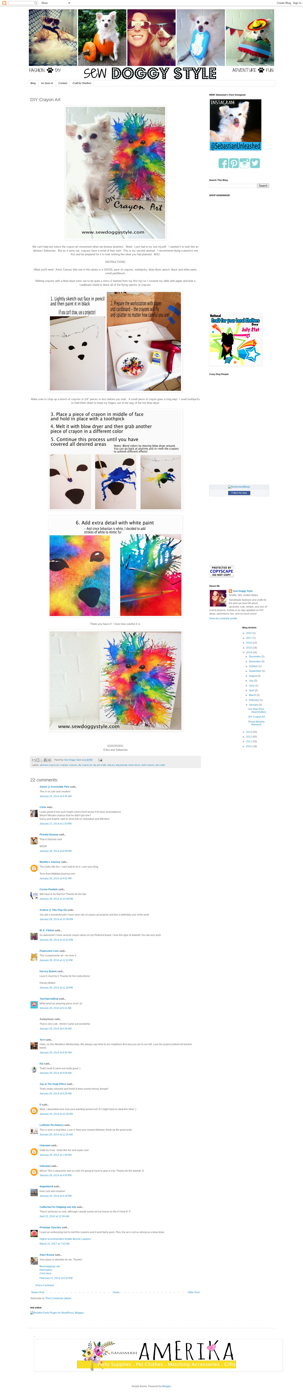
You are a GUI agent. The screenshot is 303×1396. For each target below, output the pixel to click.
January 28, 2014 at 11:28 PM (56, 987)
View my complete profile (223, 618)
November (255, 661)
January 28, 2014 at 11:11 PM (56, 960)
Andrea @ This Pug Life (53, 910)
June (252, 685)
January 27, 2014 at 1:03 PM (56, 823)
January (254, 704)
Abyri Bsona (47, 1254)
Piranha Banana (49, 834)
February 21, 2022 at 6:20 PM (56, 1278)
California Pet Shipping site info (58, 1207)
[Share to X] (42, 760)
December (255, 656)
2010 (249, 746)
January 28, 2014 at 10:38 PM (56, 919)
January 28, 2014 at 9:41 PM (56, 878)
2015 (249, 647)
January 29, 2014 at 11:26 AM (56, 1134)
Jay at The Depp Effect (53, 1084)
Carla (43, 807)
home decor (134, 765)
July (251, 680)
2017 (249, 638)
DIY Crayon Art (256, 716)
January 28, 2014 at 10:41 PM (56, 939)
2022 (249, 633)
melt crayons (147, 765)
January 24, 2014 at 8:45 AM (56, 796)
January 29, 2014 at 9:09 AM (56, 1073)
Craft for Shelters (82, 83)
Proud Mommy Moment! (256, 723)
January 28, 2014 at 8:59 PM (56, 851)
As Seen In (47, 83)
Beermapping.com (50, 1266)
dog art (111, 765)
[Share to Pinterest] (49, 760)
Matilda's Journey (50, 862)
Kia (41, 1063)
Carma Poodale (49, 889)
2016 (249, 642)
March (253, 695)
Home (116, 1292)
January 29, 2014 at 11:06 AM (56, 1114)
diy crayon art (85, 765)
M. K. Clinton (47, 930)
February (254, 700)
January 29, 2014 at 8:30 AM (56, 1052)
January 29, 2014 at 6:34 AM (56, 1028)
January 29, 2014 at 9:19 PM (56, 1196)
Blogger (166, 1386)
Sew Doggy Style (243, 591)
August (253, 676)
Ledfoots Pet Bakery (52, 1125)
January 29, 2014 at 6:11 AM (55, 1008)
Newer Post (37, 1292)
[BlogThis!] (38, 760)
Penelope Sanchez (50, 1227)
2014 (249, 652)
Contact (63, 83)
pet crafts (160, 765)
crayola (64, 765)
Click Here (45, 1273)
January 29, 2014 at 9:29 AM (56, 1093)
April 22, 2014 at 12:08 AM (54, 1216)
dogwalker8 (46, 1186)
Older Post (194, 1292)
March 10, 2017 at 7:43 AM (54, 1243)
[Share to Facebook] (45, 760)
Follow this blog (239, 493)
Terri (42, 1039)
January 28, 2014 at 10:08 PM (56, 898)
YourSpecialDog (49, 998)
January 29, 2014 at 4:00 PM (56, 1175)
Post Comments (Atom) (58, 1298)
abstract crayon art (49, 765)
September (255, 671)
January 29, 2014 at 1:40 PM (56, 1155)
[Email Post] (99, 760)
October (253, 666)
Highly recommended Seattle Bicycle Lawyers (65, 1239)
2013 (249, 732)
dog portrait (121, 765)
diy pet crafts (99, 765)
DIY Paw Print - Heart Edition (257, 710)
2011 (249, 741)
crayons (73, 765)
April (252, 690)
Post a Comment (44, 1285)
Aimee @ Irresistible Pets (54, 786)
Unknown (45, 1145)
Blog (33, 83)
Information (46, 1269)
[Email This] (34, 760)
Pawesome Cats (49, 951)
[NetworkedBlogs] (239, 486)
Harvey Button (48, 971)
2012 (249, 736)
